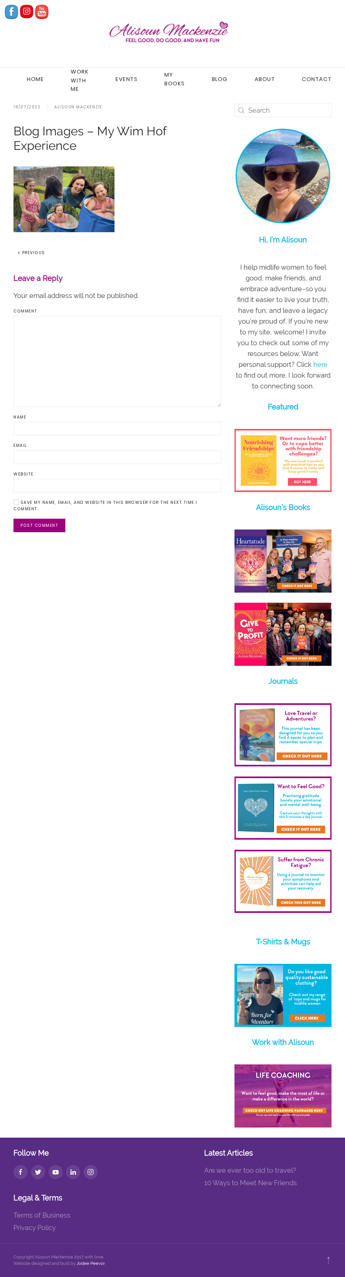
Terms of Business (41, 1215)
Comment (25, 311)
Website (23, 474)
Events (126, 79)
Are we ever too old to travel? (250, 1170)
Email (20, 445)
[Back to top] (328, 1260)
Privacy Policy (34, 1228)
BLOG (220, 79)
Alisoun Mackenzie (78, 107)
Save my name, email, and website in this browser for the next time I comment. (105, 505)
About (265, 79)
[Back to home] (172, 33)
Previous (33, 252)
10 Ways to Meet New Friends (250, 1183)
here (320, 364)
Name (19, 417)
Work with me (80, 80)
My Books (174, 79)
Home (35, 79)
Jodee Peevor (90, 1263)
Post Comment (39, 525)
